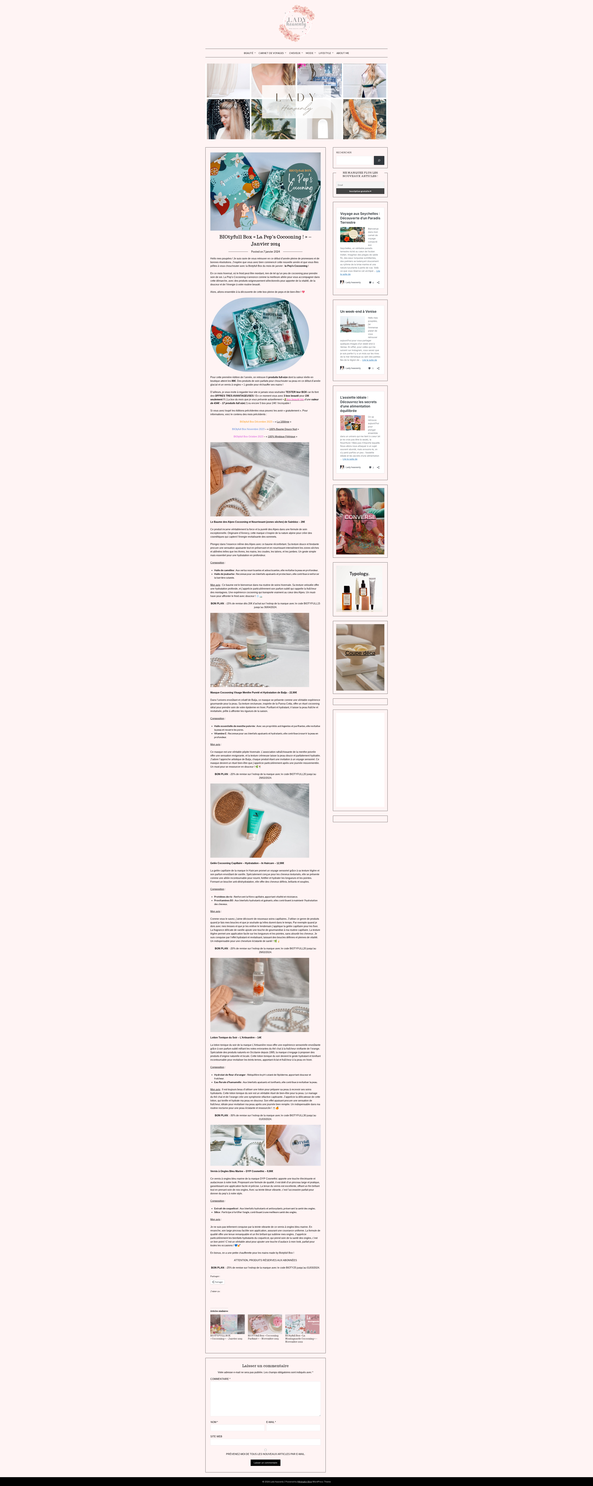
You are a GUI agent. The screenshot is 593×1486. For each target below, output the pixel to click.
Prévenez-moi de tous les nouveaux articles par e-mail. (265, 1454)
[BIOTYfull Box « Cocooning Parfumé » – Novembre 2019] (265, 1324)
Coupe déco (360, 653)
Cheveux (295, 53)
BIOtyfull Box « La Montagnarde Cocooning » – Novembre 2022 (301, 1338)
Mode (309, 53)
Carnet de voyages (271, 53)
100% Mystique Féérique (281, 436)
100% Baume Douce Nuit (283, 429)
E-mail (271, 1422)
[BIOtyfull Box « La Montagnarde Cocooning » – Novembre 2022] (302, 1324)
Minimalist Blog (304, 1481)
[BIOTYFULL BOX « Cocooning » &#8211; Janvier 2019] (227, 1324)
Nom (214, 1422)
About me (342, 53)
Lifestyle (325, 53)
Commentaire (220, 1379)
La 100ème (283, 421)
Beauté (248, 53)
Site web (216, 1436)
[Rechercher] (379, 160)
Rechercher (343, 152)
